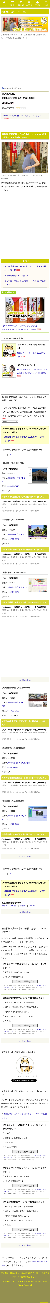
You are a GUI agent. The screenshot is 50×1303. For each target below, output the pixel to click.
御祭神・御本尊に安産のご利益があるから (22, 1007)
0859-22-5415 (13, 486)
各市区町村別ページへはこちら (18, 276)
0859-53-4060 (13, 824)
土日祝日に (9, 1143)
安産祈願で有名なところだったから (20, 1002)
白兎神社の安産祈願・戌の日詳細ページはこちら (24, 549)
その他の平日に (11, 1147)
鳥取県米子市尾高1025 (17, 587)
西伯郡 (23, 906)
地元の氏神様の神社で (14, 977)
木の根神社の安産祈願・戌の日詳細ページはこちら (25, 778)
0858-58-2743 (13, 767)
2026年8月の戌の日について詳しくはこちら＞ (22, 116)
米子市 (4, 906)
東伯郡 (13, 906)
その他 (7, 1021)
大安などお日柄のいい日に (16, 1138)
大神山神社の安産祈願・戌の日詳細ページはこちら (25, 602)
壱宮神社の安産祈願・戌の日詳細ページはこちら (24, 834)
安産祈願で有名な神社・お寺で (18, 972)
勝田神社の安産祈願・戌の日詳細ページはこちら (24, 497)
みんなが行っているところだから (19, 1016)
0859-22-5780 (13, 711)
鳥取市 (32, 906)
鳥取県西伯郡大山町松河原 (18, 763)
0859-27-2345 (13, 592)
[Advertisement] (25, 63)
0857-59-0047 (13, 539)
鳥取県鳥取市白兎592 (16, 534)
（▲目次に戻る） (25, 680)
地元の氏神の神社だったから (17, 1012)
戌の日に (8, 1133)
